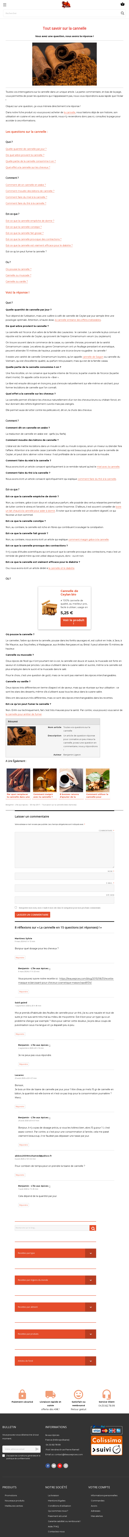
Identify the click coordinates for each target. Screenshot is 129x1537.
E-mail (110, 883)
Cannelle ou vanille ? (17, 281)
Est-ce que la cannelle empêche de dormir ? (30, 220)
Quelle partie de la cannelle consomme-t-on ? (31, 161)
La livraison (53, 1495)
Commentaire (106, 830)
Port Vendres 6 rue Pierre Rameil (62, 1449)
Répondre (20, 958)
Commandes (97, 1500)
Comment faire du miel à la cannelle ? (26, 197)
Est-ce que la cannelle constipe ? (24, 227)
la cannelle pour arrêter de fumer (24, 714)
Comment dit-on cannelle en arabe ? (26, 184)
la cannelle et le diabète (61, 568)
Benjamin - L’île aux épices (17, 805)
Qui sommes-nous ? (58, 1511)
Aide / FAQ (53, 1526)
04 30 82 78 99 (53, 1444)
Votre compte (99, 1487)
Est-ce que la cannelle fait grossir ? (25, 233)
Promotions (11, 1495)
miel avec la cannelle (108, 466)
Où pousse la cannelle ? (18, 269)
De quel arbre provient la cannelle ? (25, 155)
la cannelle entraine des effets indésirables (78, 320)
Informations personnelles (104, 1495)
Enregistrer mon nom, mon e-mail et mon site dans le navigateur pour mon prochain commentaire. (60, 908)
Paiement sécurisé (57, 1516)
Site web (110, 895)
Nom (111, 871)
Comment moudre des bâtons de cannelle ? (30, 191)
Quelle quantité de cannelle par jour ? (26, 149)
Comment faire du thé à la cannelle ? (26, 203)
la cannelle (69, 112)
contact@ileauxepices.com (68, 1454)
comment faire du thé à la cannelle (97, 479)
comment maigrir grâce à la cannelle (88, 539)
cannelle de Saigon (93, 356)
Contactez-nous (56, 1531)
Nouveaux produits (14, 1500)
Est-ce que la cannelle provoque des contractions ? (34, 239)
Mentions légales (56, 1500)
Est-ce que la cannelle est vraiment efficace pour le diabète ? (39, 245)
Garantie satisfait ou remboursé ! (64, 1521)
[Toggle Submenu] (90, 1253)
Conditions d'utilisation (59, 1506)
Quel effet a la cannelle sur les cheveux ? (28, 167)
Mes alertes (97, 1516)
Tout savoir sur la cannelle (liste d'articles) (59, 805)
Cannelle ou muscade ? (18, 275)
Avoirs (94, 1506)
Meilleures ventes (14, 1506)
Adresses (95, 1511)
